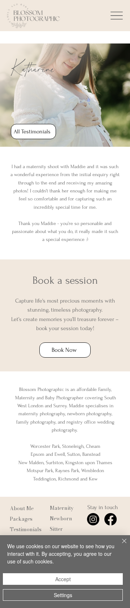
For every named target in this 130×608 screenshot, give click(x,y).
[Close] (120, 545)
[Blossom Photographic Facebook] (110, 519)
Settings (63, 595)
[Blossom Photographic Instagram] (93, 519)
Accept (63, 579)
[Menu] (116, 15)
